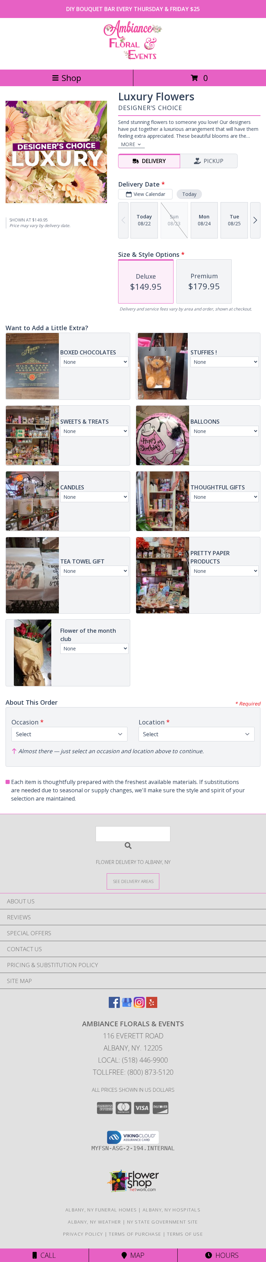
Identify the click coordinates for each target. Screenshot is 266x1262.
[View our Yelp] (151, 1006)
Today (189, 194)
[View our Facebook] (114, 1006)
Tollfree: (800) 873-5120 (133, 1072)
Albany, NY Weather (94, 1222)
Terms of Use (185, 1234)
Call (46, 1255)
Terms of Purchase (135, 1234)
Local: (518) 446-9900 (133, 1060)
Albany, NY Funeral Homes (101, 1210)
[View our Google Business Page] (126, 1006)
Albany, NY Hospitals (172, 1210)
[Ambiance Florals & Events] (133, 59)
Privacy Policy (83, 1234)
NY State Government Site (162, 1222)
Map (135, 1255)
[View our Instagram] (139, 1006)
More (128, 144)
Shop (71, 77)
